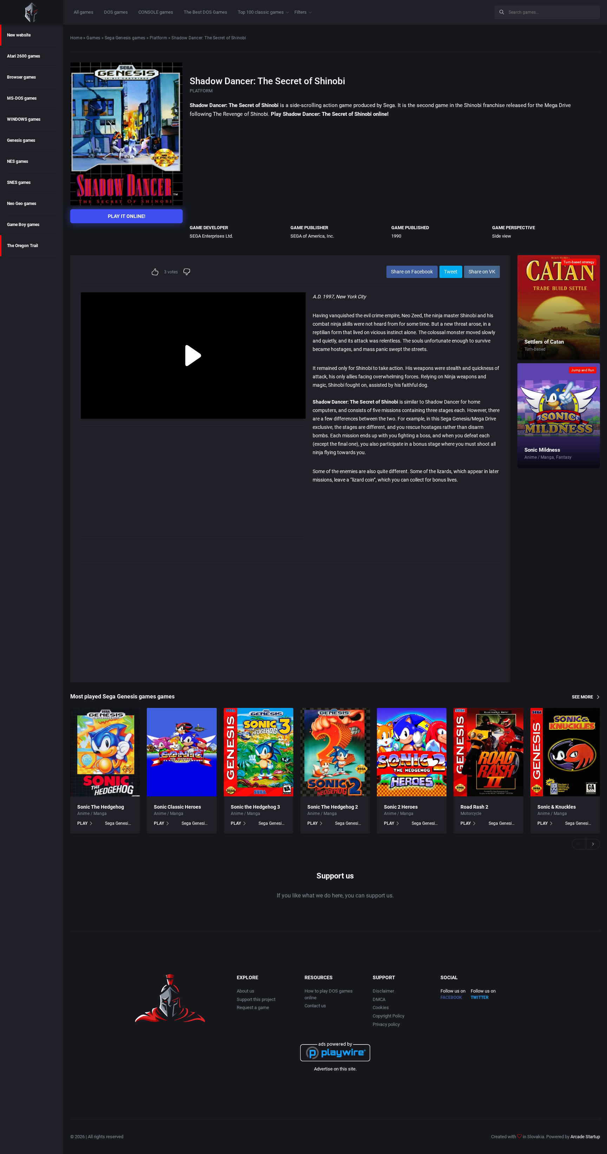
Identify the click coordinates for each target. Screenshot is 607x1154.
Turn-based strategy (578, 262)
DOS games (116, 12)
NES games (17, 161)
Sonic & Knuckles (556, 807)
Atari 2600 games (23, 56)
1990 (396, 236)
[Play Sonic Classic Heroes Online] (181, 752)
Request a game (253, 1007)
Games (93, 37)
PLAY (82, 823)
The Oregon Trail (22, 245)
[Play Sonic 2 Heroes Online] (411, 752)
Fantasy (564, 457)
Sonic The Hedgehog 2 (332, 807)
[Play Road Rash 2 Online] (488, 752)
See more (582, 696)
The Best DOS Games (205, 12)
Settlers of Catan (544, 342)
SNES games (19, 182)
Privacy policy (386, 1024)
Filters (300, 12)
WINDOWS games (23, 119)
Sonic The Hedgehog (100, 807)
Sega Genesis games (125, 37)
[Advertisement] (431, 11)
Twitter (480, 997)
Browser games (21, 77)
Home (76, 37)
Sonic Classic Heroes (177, 807)
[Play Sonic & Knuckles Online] (565, 752)
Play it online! (126, 216)
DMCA (379, 999)
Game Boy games (23, 224)
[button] (579, 844)
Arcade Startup (585, 1136)
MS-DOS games (22, 98)
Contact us (315, 1005)
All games (83, 12)
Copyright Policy (388, 1016)
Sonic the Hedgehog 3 (255, 807)
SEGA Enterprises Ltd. (211, 236)
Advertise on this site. (335, 1069)
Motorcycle (471, 813)
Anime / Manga (539, 457)
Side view (501, 236)
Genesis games (21, 140)
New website (19, 35)
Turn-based (535, 349)
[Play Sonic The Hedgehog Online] (105, 752)
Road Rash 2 (474, 807)
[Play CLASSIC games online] (31, 12)
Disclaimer (383, 991)
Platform (158, 37)
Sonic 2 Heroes (401, 807)
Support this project (256, 999)
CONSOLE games (155, 12)
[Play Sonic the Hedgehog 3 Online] (258, 752)
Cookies (381, 1007)
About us (245, 991)
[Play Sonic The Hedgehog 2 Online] (335, 752)
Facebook (451, 997)
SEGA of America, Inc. (312, 236)
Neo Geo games (21, 203)
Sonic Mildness (542, 450)
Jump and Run (582, 370)
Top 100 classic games (261, 12)
